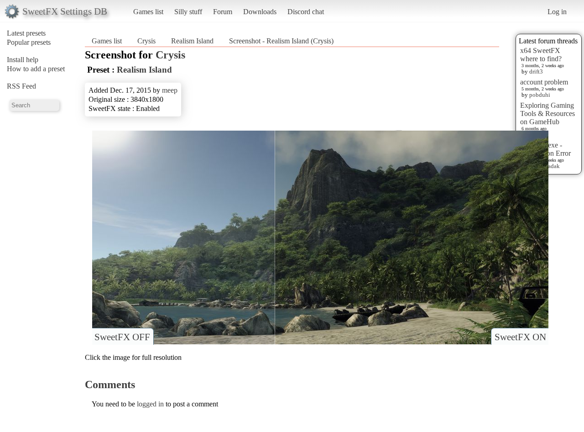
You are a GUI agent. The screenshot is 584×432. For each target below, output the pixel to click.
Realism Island (192, 41)
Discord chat (305, 12)
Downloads (259, 12)
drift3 (536, 71)
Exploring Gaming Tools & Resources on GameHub (547, 113)
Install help (22, 59)
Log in (557, 12)
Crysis (146, 41)
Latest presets (26, 33)
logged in (150, 404)
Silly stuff (188, 12)
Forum (222, 12)
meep (169, 90)
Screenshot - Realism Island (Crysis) (281, 41)
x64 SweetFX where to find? (541, 55)
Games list (148, 12)
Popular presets (29, 42)
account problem (544, 82)
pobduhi (539, 94)
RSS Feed (21, 86)
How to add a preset (36, 69)
